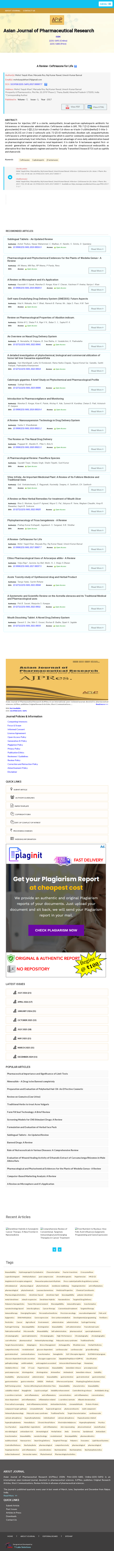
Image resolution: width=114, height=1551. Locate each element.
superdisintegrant (12, 1276)
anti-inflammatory (96, 1286)
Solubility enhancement (60, 1390)
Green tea (76, 1431)
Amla (67, 1431)
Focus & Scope (14, 725)
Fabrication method (12, 1331)
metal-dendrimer (12, 1299)
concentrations (65, 1395)
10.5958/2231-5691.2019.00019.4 (27, 409)
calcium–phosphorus (13, 1418)
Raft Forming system (13, 1386)
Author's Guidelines (24, 798)
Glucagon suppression (47, 1358)
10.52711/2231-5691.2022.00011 (27, 607)
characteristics (79, 1386)
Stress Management (48, 1345)
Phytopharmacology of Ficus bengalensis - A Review (37, 520)
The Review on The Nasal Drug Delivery (29, 439)
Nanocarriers (25, 1440)
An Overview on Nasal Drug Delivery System (32, 336)
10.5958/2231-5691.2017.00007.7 (26, 84)
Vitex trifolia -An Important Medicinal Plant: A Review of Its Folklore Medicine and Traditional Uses (53, 478)
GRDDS (40, 1381)
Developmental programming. (84, 1317)
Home (10, 1536)
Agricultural (30, 1322)
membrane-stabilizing (60, 1286)
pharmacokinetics (87, 1436)
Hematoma (88, 1363)
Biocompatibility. (57, 1304)
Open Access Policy (17, 737)
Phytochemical (46, 1454)
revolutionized (28, 1349)
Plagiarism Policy (15, 744)
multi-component (89, 1409)
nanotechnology (40, 1436)
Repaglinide (26, 1390)
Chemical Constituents (85, 1290)
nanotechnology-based (14, 1308)
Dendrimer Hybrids (47, 1299)
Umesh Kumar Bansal (72, 75)
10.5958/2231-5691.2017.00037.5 (27, 566)
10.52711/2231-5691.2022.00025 (27, 509)
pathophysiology (11, 1363)
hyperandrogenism (53, 1409)
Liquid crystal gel (41, 1390)
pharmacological (26, 1286)
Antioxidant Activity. (58, 1404)
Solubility (97, 1372)
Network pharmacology (44, 1340)
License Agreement (17, 733)
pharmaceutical (76, 1331)
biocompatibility (68, 1295)
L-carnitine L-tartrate (67, 1399)
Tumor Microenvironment (38, 1304)
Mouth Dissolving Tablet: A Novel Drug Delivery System (38, 617)
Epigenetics (9, 1317)
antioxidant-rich (26, 1431)
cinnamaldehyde (76, 1404)
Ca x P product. (10, 1427)
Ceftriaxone (25, 160)
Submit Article (19, 789)
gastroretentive (67, 1377)
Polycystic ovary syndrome (66, 1340)
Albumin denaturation (86, 1399)
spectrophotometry (29, 1336)
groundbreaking (92, 1349)
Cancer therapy (49, 1308)
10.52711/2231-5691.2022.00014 (27, 369)
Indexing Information (25, 839)
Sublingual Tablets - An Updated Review (30, 239)
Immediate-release (83, 1372)
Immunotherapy (11, 1313)
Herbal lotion (56, 1431)
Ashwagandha (64, 1345)
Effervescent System (65, 1381)
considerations (45, 1450)
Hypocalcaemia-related (86, 1418)
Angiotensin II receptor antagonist (18, 1281)
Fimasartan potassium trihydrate (47, 1281)
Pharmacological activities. (65, 1454)
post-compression (46, 1276)
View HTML (98, 107)
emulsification (99, 1427)
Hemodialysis (29, 1422)
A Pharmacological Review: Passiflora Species (33, 458)
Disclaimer (12, 772)
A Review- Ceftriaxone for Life (55, 66)
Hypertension (80, 1276)
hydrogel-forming (88, 1322)
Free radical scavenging (14, 1404)
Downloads (11, 1516)
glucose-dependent (45, 1349)
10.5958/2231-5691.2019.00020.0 (27, 288)
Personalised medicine (48, 1313)
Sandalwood (88, 1431)
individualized (49, 1418)
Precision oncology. (68, 1313)
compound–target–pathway (16, 1409)
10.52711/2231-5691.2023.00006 (27, 388)
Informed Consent (16, 729)
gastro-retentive (27, 1381)
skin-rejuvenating (68, 1427)
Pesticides (9, 1322)
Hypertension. (43, 1368)
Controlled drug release (82, 1390)
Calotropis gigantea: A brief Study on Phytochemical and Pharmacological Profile (53, 379)
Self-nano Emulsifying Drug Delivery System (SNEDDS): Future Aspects (47, 298)
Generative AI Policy (17, 741)
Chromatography (47, 1336)
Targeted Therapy (60, 1440)
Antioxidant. (101, 1431)
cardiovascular (62, 1349)
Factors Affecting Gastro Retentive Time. (40, 1386)
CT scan (31, 1368)
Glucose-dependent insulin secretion (20, 1358)
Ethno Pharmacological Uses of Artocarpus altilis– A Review (41, 558)
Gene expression (41, 1317)
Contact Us (29, 11)
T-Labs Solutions (22, 1547)
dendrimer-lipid (52, 1295)
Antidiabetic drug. (102, 1390)
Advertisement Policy (18, 768)
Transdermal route (91, 1327)
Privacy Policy (14, 748)
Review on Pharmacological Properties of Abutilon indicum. (41, 317)
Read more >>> (102, 704)
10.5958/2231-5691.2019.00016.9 (27, 247)
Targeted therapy (87, 1308)
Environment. (43, 1322)
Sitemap (68, 1536)
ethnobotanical (11, 1286)
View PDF (74, 106)
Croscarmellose (87, 1272)
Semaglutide (58, 1354)
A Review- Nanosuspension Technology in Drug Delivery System (43, 420)
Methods (49, 1381)
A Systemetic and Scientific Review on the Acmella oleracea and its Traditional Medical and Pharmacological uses (56, 597)
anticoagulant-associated (46, 1363)
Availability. (9, 1377)
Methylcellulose (29, 1276)
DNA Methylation (24, 1317)
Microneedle (29, 1331)
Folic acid (102, 1313)
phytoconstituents (71, 1409)
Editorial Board (50, 1536)
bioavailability (10, 1272)
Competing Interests (17, 721)
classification (91, 1358)
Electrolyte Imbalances (67, 1422)
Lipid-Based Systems (100, 1440)
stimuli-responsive (29, 1299)
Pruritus (101, 1422)
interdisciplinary (33, 1308)
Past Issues (11, 1509)
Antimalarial (68, 1372)
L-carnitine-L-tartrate (13, 1395)
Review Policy (14, 760)
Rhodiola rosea (79, 1345)
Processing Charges (22, 831)
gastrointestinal (11, 1354)
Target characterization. (14, 1345)
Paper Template (21, 806)
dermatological (42, 1431)
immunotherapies (74, 1304)
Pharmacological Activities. (15, 1295)
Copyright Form (22, 814)
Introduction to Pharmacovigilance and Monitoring (35, 398)
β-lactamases (52, 160)
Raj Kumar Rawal (53, 75)
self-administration (73, 1327)
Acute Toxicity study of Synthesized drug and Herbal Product (42, 577)
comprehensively (12, 1349)
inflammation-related (47, 1399)
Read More (96, 249)
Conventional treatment (67, 1308)
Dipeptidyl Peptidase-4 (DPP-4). (71, 1358)
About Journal (12, 11)
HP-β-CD (92, 1276)
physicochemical (84, 1427)
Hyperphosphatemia (87, 1422)
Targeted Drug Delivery (82, 1299)
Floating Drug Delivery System (88, 1381)
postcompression (12, 1372)
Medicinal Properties (64, 1290)
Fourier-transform (70, 1272)
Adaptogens (32, 1345)
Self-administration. (59, 1331)
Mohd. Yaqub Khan (24, 75)
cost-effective (10, 1340)
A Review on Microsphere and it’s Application (32, 279)
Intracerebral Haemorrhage (70, 1363)
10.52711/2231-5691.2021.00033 (27, 626)
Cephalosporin (38, 160)
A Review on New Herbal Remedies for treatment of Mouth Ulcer (44, 498)
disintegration (43, 1327)
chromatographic (12, 1336)
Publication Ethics (16, 752)
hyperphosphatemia (32, 1418)
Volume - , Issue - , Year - (35, 99)
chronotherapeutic (63, 1276)
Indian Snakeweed (12, 1454)
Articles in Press (13, 1512)
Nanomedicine (64, 1299)
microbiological (11, 1431)
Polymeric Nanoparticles (14, 1304)
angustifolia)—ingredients (30, 1427)
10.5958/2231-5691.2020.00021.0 (27, 447)
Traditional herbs (87, 1340)
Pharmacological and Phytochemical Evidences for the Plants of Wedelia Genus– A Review (54, 259)
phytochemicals (42, 1286)
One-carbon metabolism (61, 1317)
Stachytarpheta (30, 1445)
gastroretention (98, 1377)
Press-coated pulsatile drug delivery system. (81, 1281)
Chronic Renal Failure (46, 1422)
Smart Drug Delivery (42, 1440)
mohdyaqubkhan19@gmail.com (27, 79)
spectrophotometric (93, 1331)
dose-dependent (12, 1399)
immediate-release (73, 1368)
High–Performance (64, 1336)
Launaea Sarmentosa (45, 1290)
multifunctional (11, 1440)
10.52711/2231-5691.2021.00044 (27, 585)
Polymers (74, 1440)
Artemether (55, 1372)
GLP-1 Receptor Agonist (75, 1354)
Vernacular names (30, 1454)
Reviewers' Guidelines (18, 756)
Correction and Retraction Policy (23, 764)
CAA (23, 1368)
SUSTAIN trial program (96, 1354)
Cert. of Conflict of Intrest (27, 822)
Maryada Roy (39, 75)
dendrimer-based (36, 1295)
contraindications (28, 1354)
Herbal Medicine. (95, 1345)
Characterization (53, 1272)
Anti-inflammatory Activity (37, 1404)
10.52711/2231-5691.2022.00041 (27, 344)
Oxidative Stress (11, 1368)
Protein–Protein (92, 1404)
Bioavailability (42, 1331)
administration (58, 1322)
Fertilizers (103, 1317)
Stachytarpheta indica (93, 1450)
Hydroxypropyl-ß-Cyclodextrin (31, 1272)
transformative (90, 1304)
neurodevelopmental (87, 1313)
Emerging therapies (28, 1313)
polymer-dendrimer (85, 1295)
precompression (90, 1368)
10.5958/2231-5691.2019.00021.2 (27, 428)
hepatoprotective (79, 1286)
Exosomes (85, 1440)
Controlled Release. (13, 1445)
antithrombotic (27, 1363)
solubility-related (12, 1390)
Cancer (19, 1322)
